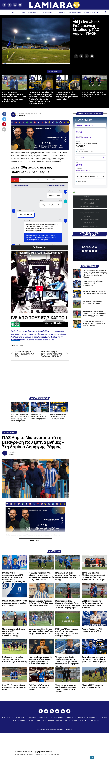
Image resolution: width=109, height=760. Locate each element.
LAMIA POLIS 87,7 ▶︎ (79, 720)
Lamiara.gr (68, 729)
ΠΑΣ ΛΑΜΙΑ (32, 717)
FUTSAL (31, 720)
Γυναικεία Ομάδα (74, 12)
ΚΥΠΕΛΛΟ (103, 717)
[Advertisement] (39, 378)
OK (92, 757)
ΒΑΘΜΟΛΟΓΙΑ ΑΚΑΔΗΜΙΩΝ (87, 717)
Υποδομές (61, 12)
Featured (20, 345)
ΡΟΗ (12, 12)
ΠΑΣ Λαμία (21, 12)
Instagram (15, 340)
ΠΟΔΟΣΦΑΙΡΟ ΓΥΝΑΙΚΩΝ (45, 720)
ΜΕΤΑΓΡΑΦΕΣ (21, 717)
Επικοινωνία (93, 720)
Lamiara (22, 115)
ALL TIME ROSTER (63, 720)
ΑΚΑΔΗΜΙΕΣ (71, 717)
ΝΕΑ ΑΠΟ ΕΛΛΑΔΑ (19, 720)
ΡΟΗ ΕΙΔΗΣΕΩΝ (7, 717)
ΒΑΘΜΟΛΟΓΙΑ (33, 12)
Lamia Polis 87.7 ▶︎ (91, 12)
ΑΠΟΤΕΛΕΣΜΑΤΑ (47, 12)
